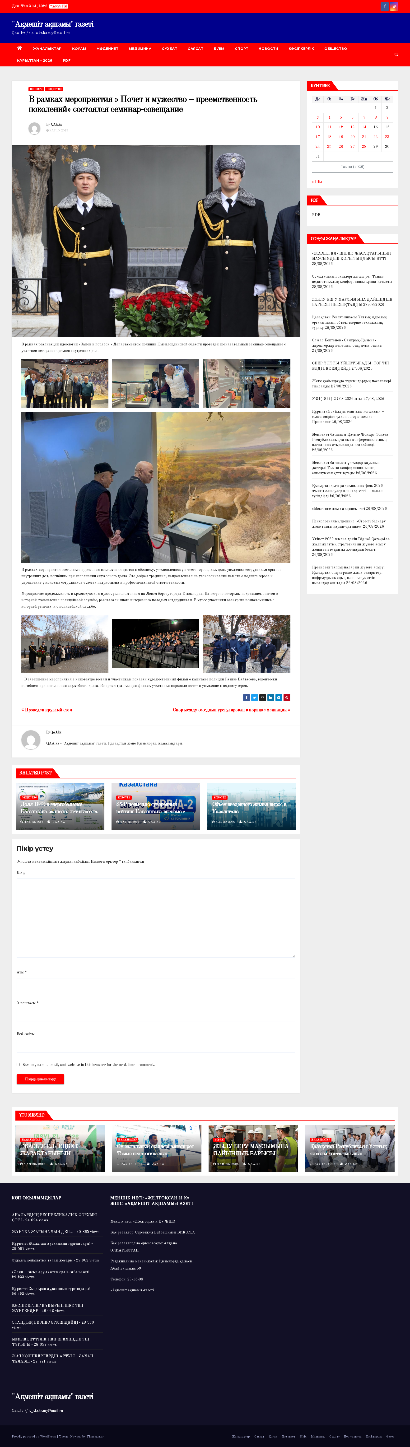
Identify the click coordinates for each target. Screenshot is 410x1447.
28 (364, 147)
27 (352, 147)
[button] (396, 54)
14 (364, 127)
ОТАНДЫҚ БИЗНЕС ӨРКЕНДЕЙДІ (45, 1323)
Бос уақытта (353, 1436)
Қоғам (79, 49)
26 (341, 147)
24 (318, 147)
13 (352, 127)
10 (318, 127)
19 (341, 137)
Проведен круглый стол (48, 710)
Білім (219, 49)
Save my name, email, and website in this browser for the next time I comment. (89, 1065)
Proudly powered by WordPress (34, 1436)
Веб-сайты (26, 1034)
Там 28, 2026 (35, 1164)
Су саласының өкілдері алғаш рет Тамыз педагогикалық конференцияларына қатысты (155, 1154)
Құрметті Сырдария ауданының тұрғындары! (51, 1289)
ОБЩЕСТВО (335, 49)
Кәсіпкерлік (301, 49)
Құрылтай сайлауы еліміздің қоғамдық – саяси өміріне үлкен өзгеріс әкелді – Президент (348, 417)
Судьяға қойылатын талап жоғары (42, 1260)
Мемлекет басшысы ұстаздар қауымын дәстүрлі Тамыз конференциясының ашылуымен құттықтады (346, 468)
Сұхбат (169, 49)
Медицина (140, 49)
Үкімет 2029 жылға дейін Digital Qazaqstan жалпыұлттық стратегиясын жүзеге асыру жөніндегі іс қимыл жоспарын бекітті (351, 544)
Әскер (390, 1436)
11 (329, 127)
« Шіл (317, 182)
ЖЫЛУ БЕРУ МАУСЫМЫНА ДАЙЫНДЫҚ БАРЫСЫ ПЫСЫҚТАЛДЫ (251, 1154)
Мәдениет (107, 49)
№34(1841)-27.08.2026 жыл (337, 399)
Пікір (21, 873)
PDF (67, 60)
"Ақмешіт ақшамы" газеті (52, 24)
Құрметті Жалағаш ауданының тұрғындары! (51, 1244)
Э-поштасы (27, 1003)
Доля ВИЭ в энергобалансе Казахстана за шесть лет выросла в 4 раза (59, 812)
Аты (22, 972)
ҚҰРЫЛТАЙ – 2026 (34, 60)
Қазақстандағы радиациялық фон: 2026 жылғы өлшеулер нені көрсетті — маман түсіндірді (347, 491)
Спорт (241, 49)
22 (375, 137)
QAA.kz (56, 124)
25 (329, 147)
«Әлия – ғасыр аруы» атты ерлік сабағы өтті (50, 1272)
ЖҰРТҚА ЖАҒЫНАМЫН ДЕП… (42, 1232)
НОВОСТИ (268, 49)
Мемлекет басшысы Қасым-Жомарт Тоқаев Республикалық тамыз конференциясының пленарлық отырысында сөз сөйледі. (350, 440)
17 (318, 137)
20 (352, 137)
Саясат (195, 49)
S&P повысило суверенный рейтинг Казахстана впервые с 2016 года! (150, 812)
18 (329, 137)
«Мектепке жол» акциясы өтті (338, 509)
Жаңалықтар (47, 49)
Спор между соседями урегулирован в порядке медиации (230, 710)
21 (364, 137)
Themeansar (95, 1436)
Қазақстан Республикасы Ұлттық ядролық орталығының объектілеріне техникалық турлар (349, 323)
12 (341, 127)
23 (387, 137)
